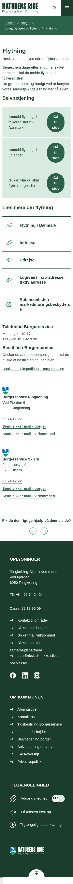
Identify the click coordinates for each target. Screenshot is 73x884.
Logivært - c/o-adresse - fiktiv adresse (43, 279)
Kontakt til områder (32, 620)
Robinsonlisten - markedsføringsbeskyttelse (45, 304)
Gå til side (55, 122)
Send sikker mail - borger (24, 426)
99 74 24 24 (33, 594)
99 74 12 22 (12, 419)
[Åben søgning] (53, 8)
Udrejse (27, 260)
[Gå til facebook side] (13, 675)
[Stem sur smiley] (42, 531)
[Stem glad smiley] (30, 531)
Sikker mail (26, 643)
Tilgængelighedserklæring (41, 825)
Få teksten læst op (35, 812)
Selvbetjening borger (34, 739)
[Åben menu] (67, 8)
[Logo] (20, 8)
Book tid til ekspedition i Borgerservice (33, 369)
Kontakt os (26, 717)
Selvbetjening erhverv (35, 747)
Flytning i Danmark (38, 225)
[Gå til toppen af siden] (36, 873)
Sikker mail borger (32, 628)
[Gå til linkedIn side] (25, 675)
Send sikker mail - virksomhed (28, 434)
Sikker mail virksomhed (36, 635)
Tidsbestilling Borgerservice (39, 724)
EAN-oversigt (28, 754)
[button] (1, 880)
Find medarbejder (31, 732)
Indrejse (27, 242)
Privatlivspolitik (29, 762)
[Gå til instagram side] (37, 675)
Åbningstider (27, 709)
